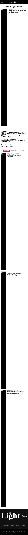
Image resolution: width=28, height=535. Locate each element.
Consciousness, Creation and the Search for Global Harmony (13, 141)
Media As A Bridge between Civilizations (12, 132)
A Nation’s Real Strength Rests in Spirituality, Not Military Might (13, 136)
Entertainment (6, 525)
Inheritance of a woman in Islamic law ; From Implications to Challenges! (13, 138)
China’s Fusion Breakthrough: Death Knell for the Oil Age (13, 134)
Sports (17, 525)
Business (23, 525)
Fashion (12, 525)
